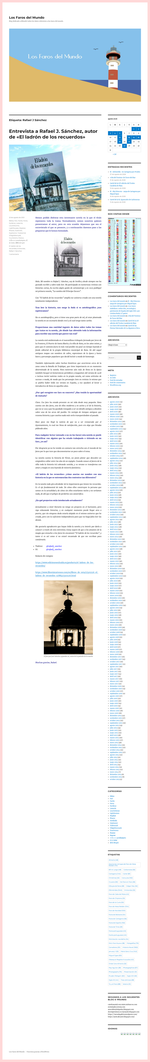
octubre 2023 (115, 485)
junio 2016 (114, 701)
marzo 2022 (114, 532)
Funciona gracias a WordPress (38, 1052)
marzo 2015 (114, 738)
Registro (113, 375)
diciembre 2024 (116, 451)
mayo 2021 (114, 556)
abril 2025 (113, 441)
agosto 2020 (114, 578)
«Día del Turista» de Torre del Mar (122, 178)
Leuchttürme (14, 226)
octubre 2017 (115, 662)
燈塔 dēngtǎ (20, 243)
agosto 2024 (114, 461)
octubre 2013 (114, 779)
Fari (15, 221)
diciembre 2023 (115, 480)
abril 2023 (113, 500)
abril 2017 (113, 676)
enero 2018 (114, 654)
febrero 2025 (115, 446)
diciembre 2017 (115, 657)
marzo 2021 (114, 561)
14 (129, 137)
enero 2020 (114, 596)
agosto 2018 (114, 637)
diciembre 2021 (115, 539)
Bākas (11, 221)
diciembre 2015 (115, 716)
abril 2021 (113, 559)
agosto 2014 (114, 755)
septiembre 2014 (116, 752)
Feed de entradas (116, 380)
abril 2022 (113, 529)
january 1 (113, 951)
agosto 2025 (114, 431)
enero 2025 (114, 448)
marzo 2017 (114, 679)
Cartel (126, 874)
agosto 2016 (114, 696)
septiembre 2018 (116, 635)
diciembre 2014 (115, 745)
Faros (25, 221)
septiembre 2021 (116, 547)
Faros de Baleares (117, 915)
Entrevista (21, 248)
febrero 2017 (114, 681)
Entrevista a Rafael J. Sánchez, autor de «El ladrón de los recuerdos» (53, 134)
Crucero (113, 882)
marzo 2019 (114, 620)
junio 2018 (114, 642)
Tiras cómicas (127, 980)
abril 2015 (113, 735)
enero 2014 (114, 772)
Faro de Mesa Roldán (119, 906)
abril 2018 (113, 647)
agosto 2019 (114, 608)
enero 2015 (114, 743)
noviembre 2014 (116, 748)
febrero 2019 (114, 622)
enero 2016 (114, 713)
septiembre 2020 (116, 576)
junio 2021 (114, 554)
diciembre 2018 (115, 627)
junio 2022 (114, 524)
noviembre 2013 (116, 777)
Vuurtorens (13, 238)
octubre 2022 (115, 515)
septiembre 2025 (116, 429)
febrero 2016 (114, 711)
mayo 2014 (114, 762)
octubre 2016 (115, 691)
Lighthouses (14, 228)
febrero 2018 (114, 652)
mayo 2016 (114, 703)
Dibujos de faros (116, 886)
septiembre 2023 (116, 488)
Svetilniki (18, 230)
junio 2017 (114, 672)
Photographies (130, 968)
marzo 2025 (114, 444)
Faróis (20, 221)
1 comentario (14, 254)
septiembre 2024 (116, 458)
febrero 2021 (114, 564)
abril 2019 (113, 618)
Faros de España (117, 923)
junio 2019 (114, 613)
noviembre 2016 (116, 689)
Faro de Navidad (117, 910)
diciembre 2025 (116, 422)
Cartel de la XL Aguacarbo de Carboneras (125, 200)
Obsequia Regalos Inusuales (121, 959)
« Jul (114, 154)
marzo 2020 (114, 591)
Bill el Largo (115, 870)
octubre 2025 (115, 426)
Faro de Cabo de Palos (119, 894)
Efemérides (115, 890)
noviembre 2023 (116, 483)
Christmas (114, 878)
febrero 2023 (114, 505)
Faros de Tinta (115, 927)
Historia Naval (130, 947)
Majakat (22, 228)
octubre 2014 (115, 750)
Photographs (115, 972)
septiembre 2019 (116, 605)
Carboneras (129, 870)
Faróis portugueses (117, 935)
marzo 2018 (114, 649)
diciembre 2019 (115, 598)
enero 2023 (114, 507)
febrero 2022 (115, 534)
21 (129, 142)
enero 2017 (114, 684)
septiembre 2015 (116, 723)
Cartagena (115, 874)
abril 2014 (113, 765)
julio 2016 (113, 698)
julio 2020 (113, 581)
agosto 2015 (114, 725)
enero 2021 (114, 566)
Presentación (130, 972)
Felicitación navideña (118, 939)
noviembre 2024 (116, 453)
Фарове (113, 835)
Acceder (113, 378)
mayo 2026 (114, 409)
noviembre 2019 (116, 600)
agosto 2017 (114, 667)
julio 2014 (113, 757)
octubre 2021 (115, 544)
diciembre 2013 (115, 774)
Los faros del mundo (117, 301)
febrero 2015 (114, 740)
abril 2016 (113, 706)
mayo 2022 (114, 527)
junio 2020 (114, 583)
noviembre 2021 (116, 542)
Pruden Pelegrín (117, 976)
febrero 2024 (115, 475)
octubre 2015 (115, 721)
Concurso (127, 878)
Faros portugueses (117, 931)
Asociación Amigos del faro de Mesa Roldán (122, 865)
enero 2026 (114, 419)
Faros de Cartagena (118, 919)
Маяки (21, 238)
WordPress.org (115, 385)
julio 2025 (113, 434)
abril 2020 (113, 588)
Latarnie (19, 223)
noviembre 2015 (116, 718)
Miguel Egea (115, 955)
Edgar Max (132, 886)
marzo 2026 (114, 414)
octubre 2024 (115, 456)
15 (134, 137)
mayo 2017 (114, 674)
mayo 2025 (114, 439)
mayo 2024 (114, 468)
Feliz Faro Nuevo (117, 943)
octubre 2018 (115, 632)
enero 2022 (114, 537)
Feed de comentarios (117, 383)
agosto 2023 (114, 490)
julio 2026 (113, 404)
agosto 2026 (114, 402)
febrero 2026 (115, 417)
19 (120, 142)
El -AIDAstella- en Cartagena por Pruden (125, 172)
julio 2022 (113, 522)
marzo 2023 (114, 502)
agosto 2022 (114, 520)
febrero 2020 (115, 593)
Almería (113, 860)
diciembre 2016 (115, 686)
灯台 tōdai (113, 840)
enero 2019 (114, 625)
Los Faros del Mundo (26, 17)
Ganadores (114, 947)
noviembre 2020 (116, 571)
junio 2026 (114, 407)
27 (124, 146)
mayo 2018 (114, 645)
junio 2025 (114, 436)
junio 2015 (114, 730)
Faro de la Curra (116, 902)
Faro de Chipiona (117, 898)
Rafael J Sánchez (15, 251)
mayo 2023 (114, 497)
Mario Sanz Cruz (129, 951)
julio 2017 (113, 669)
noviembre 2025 (116, 424)
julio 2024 (113, 463)
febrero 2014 (114, 770)
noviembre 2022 (116, 512)
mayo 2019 (114, 615)
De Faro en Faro (127, 882)
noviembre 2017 (116, 659)
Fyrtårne (12, 223)
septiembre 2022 (116, 517)
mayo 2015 (114, 733)
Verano (127, 984)
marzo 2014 (114, 767)
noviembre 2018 (116, 630)
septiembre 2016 (116, 694)
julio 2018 (113, 640)
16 (138, 137)
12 (120, 137)
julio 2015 (113, 728)
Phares (11, 230)
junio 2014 (114, 760)
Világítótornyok (15, 235)
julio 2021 (113, 551)
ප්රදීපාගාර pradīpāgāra (17, 240)
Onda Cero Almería (117, 964)
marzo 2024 (114, 473)
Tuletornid (22, 233)
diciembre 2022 (116, 510)
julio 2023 (113, 493)
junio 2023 (114, 495)
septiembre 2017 (116, 664)
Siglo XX (113, 980)
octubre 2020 (115, 573)
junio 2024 (114, 466)
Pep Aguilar (115, 968)
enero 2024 (114, 478)
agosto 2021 (114, 549)
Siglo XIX (132, 976)
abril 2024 (113, 471)
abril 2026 (114, 412)
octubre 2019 (115, 603)
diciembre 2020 (116, 569)
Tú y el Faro (114, 984)
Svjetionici (13, 233)
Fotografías (133, 943)
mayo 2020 (114, 586)
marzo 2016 (114, 708)
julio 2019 (113, 610)
